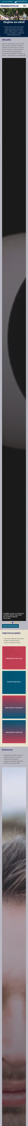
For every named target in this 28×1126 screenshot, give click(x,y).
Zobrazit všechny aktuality (10, 626)
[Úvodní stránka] (10, 6)
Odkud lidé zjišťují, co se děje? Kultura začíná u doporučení (13, 616)
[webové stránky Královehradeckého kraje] (20, 2)
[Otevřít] (24, 6)
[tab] (9, 622)
